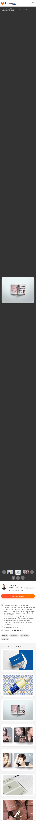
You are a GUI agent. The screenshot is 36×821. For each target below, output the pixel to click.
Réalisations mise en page (18, 9)
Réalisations (5, 9)
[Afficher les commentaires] (18, 578)
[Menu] (32, 3)
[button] (4, 572)
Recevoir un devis (18, 596)
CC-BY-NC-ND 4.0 (16, 630)
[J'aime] (13, 578)
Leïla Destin (13, 585)
